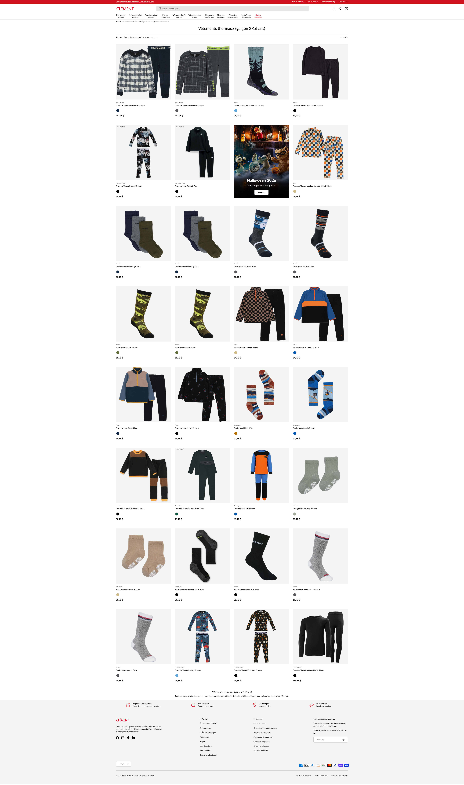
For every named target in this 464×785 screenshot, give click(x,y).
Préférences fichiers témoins (339, 775)
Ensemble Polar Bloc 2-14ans (126, 428)
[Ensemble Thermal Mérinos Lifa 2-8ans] (143, 71)
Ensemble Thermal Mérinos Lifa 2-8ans (130, 105)
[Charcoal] (176, 110)
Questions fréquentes (262, 741)
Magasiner (261, 192)
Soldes (258, 16)
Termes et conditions (321, 775)
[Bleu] (235, 110)
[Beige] (294, 191)
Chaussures (209, 16)
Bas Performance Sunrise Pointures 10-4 (249, 105)
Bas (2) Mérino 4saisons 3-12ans (305, 509)
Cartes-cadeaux (297, 2)
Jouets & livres (246, 16)
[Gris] (294, 594)
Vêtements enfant (194, 16)
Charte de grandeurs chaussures (265, 728)
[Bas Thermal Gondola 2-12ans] (320, 394)
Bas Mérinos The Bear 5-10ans (245, 267)
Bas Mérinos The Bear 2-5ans (303, 267)
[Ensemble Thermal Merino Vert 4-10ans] (202, 475)
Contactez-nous (259, 724)
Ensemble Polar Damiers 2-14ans (246, 347)
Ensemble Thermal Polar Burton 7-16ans (308, 105)
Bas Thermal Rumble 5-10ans (127, 347)
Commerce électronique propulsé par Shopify (140, 775)
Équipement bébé (135, 16)
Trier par (119, 37)
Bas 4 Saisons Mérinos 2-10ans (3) (246, 589)
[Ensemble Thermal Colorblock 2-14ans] (143, 475)
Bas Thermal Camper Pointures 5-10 (306, 589)
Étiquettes (232, 16)
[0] (340, 8)
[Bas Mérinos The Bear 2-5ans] (320, 233)
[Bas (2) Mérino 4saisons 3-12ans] (320, 475)
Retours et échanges (261, 746)
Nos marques (205, 750)
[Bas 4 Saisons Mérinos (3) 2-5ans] (202, 233)
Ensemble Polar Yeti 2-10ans (244, 509)
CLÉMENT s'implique (208, 733)
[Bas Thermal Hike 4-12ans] (261, 394)
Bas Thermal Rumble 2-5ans (185, 347)
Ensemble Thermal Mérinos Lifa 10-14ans (308, 670)
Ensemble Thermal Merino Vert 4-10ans (189, 509)
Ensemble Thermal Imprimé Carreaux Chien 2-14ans (312, 186)
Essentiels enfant (151, 16)
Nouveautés (120, 16)
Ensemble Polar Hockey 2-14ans (187, 428)
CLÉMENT (124, 775)
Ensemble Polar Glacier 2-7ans (186, 186)
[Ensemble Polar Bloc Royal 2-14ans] (320, 314)
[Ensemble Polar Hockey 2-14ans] (202, 394)
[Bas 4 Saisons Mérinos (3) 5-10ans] (143, 233)
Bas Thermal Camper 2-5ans (126, 670)
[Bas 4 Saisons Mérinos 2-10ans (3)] (261, 556)
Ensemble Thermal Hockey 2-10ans (129, 186)
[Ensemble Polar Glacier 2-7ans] (202, 152)
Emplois (203, 741)
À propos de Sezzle (261, 750)
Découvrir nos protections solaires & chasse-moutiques (135, 2)
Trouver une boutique (329, 2)
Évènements (204, 737)
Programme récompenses (263, 737)
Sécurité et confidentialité (303, 775)
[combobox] (232, 8)
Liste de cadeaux (312, 2)
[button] (346, 8)
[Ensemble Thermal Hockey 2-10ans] (143, 152)
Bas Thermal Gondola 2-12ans (304, 428)
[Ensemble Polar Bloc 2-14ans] (143, 394)
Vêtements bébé (179, 16)
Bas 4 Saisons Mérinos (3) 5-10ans (128, 267)
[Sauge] (294, 514)
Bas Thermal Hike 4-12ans (243, 428)
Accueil (118, 22)
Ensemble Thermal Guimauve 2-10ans (248, 670)
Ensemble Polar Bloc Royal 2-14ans (306, 347)
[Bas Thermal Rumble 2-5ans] (202, 314)
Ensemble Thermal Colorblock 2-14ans (130, 509)
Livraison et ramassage (262, 733)
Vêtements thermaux (162, 22)
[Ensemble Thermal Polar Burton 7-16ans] (320, 71)
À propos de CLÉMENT (208, 724)
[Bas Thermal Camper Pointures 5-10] (320, 556)
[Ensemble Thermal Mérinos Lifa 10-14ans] (320, 636)
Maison (165, 16)
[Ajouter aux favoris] (168, 47)
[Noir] (294, 110)
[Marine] (117, 110)
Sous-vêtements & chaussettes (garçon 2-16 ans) (138, 22)
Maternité (220, 16)
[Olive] (117, 352)
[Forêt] (176, 514)
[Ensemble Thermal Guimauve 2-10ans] (261, 636)
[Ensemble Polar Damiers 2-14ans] (261, 314)
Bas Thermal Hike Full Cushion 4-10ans (189, 589)
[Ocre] (235, 433)
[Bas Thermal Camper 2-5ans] (143, 636)
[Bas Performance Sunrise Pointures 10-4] (261, 71)
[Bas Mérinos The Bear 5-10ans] (261, 233)
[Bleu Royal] (294, 352)
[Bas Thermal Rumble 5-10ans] (143, 314)
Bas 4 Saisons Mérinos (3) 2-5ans (187, 267)
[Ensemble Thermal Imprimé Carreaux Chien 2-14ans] (320, 152)
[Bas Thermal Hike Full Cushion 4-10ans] (202, 556)
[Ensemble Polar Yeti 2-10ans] (261, 475)
